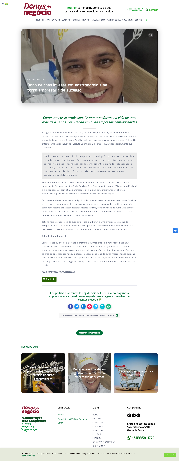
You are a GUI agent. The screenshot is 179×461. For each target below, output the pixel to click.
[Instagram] (138, 415)
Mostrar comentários (89, 333)
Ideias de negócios (35, 79)
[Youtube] (134, 415)
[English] (3, 3)
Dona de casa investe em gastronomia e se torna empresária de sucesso (89, 373)
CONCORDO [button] (170, 455)
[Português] (6, 3)
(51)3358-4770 (143, 438)
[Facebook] (129, 415)
